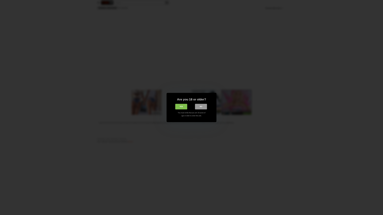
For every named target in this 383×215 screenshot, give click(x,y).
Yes (181, 106)
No (201, 106)
